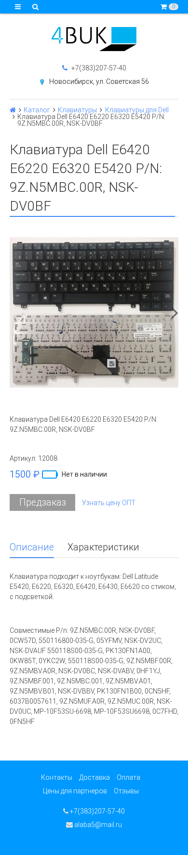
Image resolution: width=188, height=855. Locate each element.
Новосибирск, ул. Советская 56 (99, 81)
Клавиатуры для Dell (137, 110)
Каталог (37, 110)
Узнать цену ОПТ (108, 502)
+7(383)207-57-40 (98, 68)
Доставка (94, 777)
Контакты (56, 777)
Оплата (128, 777)
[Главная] (13, 110)
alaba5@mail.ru (97, 824)
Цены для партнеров (75, 791)
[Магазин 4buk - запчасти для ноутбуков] (94, 39)
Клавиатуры (77, 110)
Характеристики (103, 547)
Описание (32, 547)
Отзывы (126, 791)
